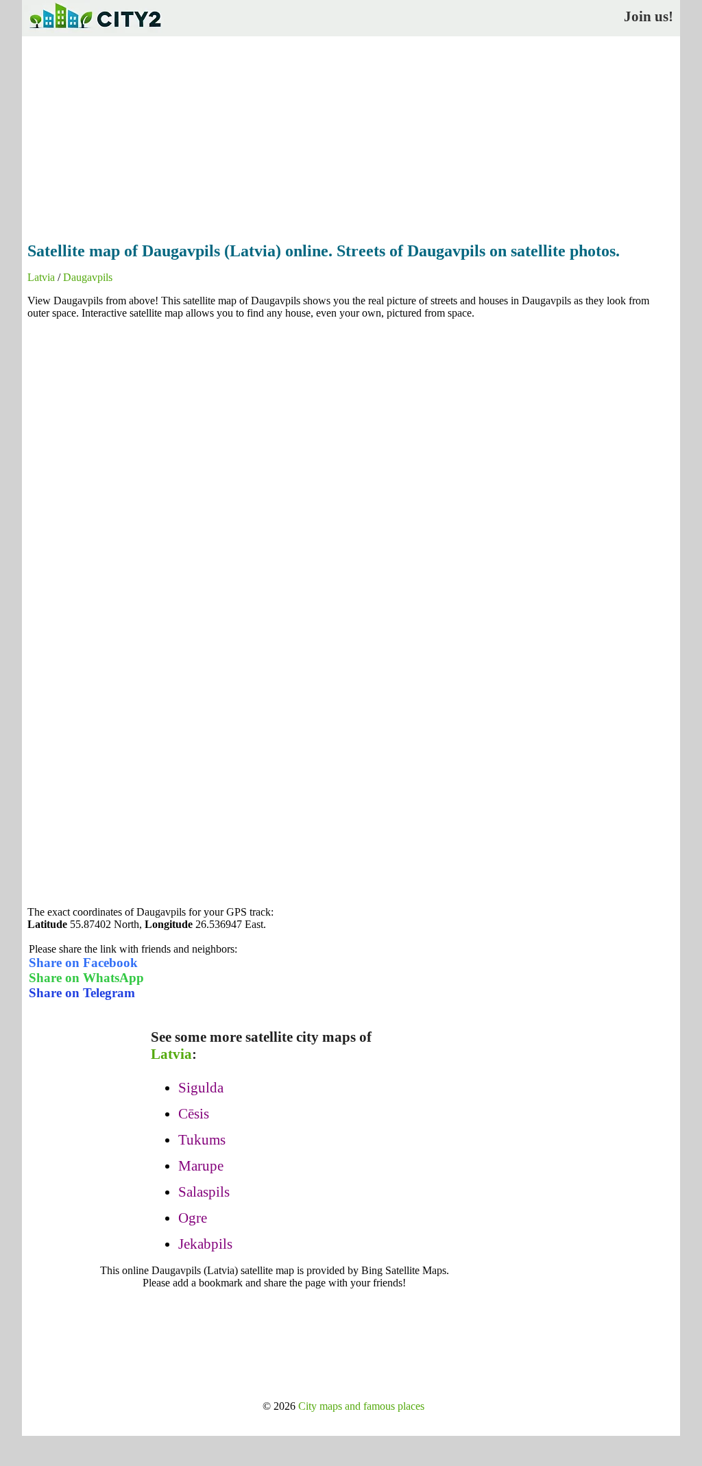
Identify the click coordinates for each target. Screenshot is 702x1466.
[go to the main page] (94, 31)
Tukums (202, 1140)
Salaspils (204, 1192)
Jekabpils (205, 1244)
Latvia (41, 277)
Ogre (192, 1218)
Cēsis (193, 1113)
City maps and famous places (361, 1406)
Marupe (200, 1166)
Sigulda (200, 1087)
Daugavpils (87, 277)
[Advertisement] (351, 135)
